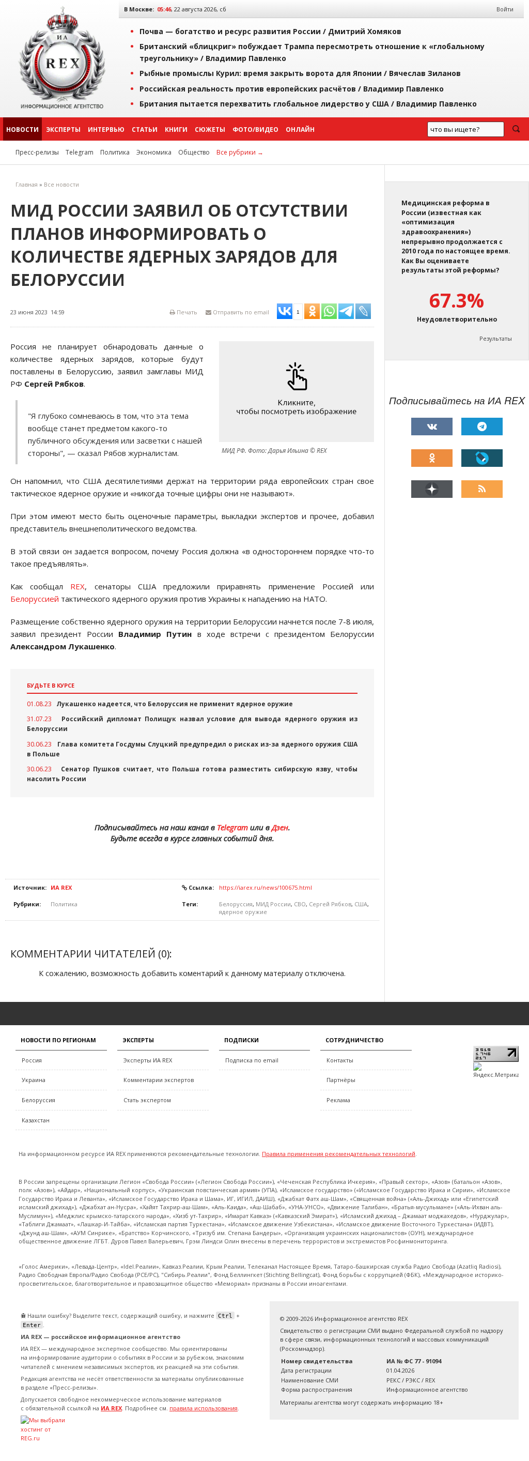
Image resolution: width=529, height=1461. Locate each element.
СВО (300, 904)
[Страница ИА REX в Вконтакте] (432, 426)
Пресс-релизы (37, 152)
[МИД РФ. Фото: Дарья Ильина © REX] (299, 391)
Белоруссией (34, 598)
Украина (33, 1080)
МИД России (273, 904)
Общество (194, 152)
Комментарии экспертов (158, 1080)
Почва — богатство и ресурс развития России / (270, 31)
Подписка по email (251, 1060)
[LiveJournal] (482, 458)
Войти (505, 9)
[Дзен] (432, 489)
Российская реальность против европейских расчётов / (291, 89)
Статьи (145, 129)
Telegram (80, 152)
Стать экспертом (147, 1100)
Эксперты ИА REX (147, 1060)
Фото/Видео (255, 129)
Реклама (338, 1100)
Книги (176, 129)
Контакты (339, 1060)
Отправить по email (240, 312)
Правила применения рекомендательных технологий (338, 1154)
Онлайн (300, 129)
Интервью (106, 129)
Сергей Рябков (330, 904)
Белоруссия (236, 904)
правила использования (203, 1408)
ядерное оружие (243, 912)
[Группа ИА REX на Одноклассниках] (432, 458)
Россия (32, 1060)
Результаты (495, 338)
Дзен (280, 827)
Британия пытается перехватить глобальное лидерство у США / (308, 104)
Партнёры (340, 1080)
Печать (186, 312)
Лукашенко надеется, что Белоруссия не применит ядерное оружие (174, 703)
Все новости (61, 184)
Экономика (154, 152)
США (360, 904)
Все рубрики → (239, 152)
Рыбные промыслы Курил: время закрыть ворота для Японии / (300, 73)
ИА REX (61, 887)
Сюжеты (210, 129)
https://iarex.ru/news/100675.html (265, 887)
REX (77, 586)
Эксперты (63, 129)
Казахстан (36, 1120)
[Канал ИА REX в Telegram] (482, 426)
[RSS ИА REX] (482, 489)
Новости (22, 129)
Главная (26, 184)
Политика (115, 152)
